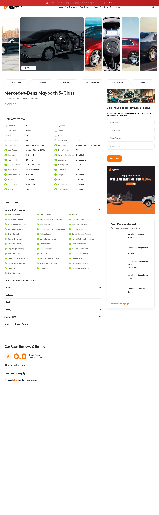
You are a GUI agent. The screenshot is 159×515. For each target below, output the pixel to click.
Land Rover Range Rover (138, 275)
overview (42, 82)
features (67, 82)
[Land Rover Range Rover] (118, 279)
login (16, 380)
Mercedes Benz (39, 99)
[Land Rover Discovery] (118, 238)
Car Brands (70, 7)
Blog (106, 7)
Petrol (17, 99)
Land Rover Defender (136, 289)
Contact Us (115, 7)
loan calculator (92, 82)
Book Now (114, 158)
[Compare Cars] (16, 7)
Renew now (85, 3)
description (16, 82)
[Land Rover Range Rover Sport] (118, 252)
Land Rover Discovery (137, 234)
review (143, 82)
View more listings (118, 303)
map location (117, 82)
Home (60, 7)
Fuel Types (84, 7)
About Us (97, 7)
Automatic (26, 99)
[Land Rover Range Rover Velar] (118, 265)
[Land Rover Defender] (118, 293)
